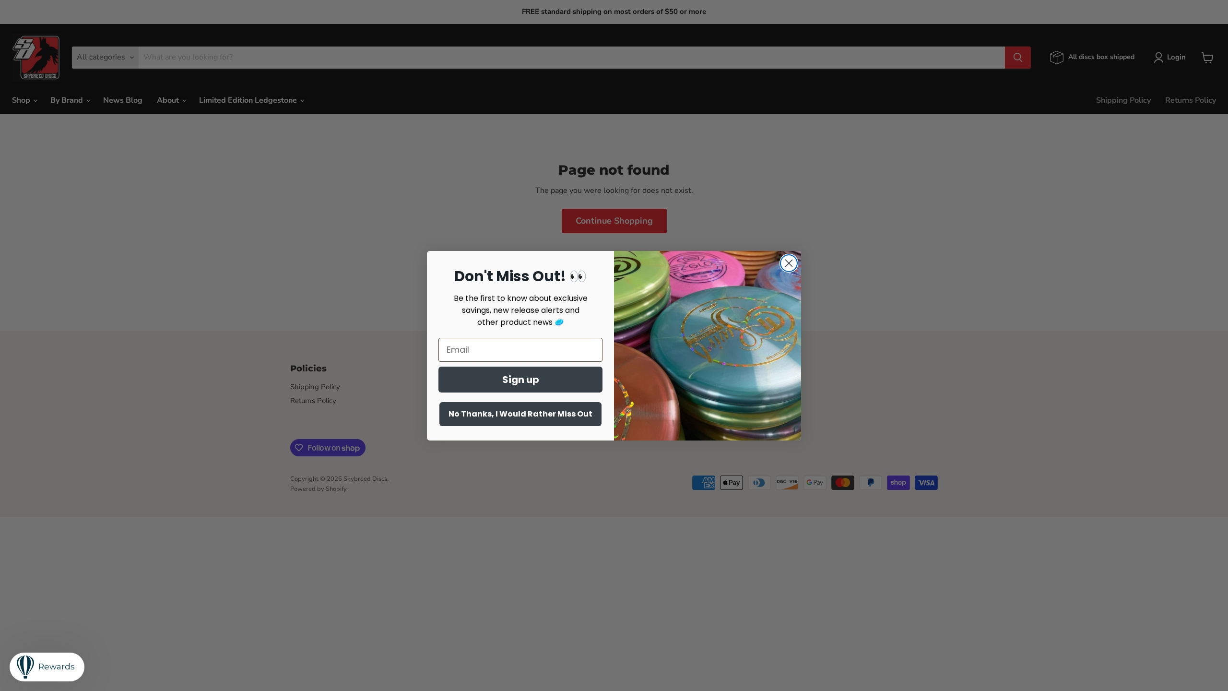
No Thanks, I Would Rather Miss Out (520, 413)
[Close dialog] (788, 263)
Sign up (520, 379)
